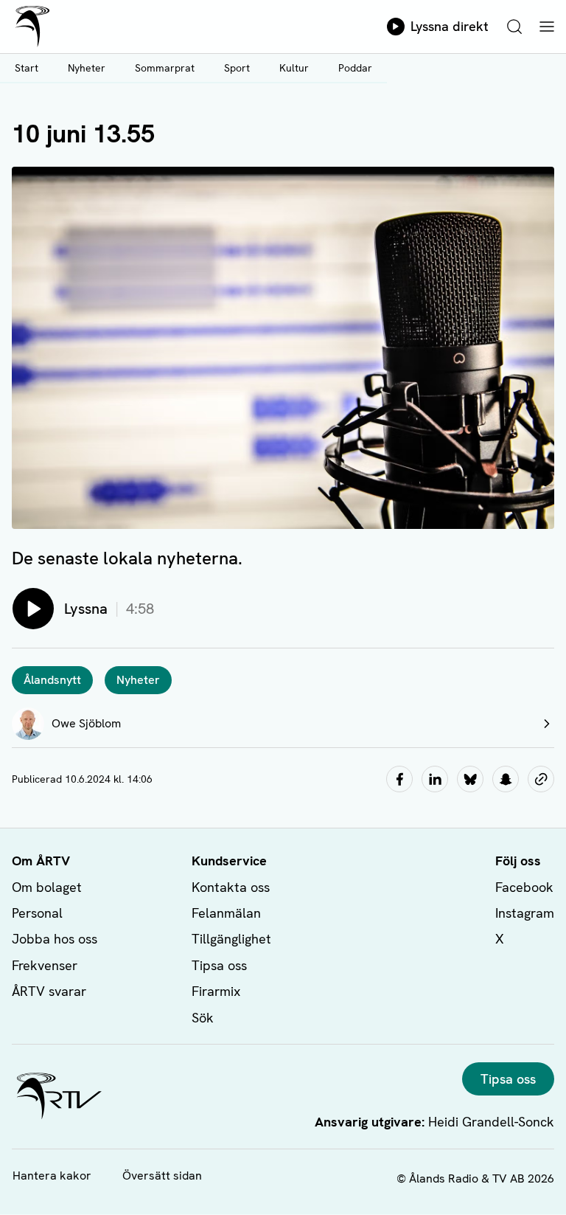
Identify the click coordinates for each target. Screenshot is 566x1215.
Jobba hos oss (54, 938)
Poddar (355, 68)
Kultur (294, 68)
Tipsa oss (219, 965)
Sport (237, 68)
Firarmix (216, 991)
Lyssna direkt (449, 26)
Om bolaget (47, 887)
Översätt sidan (162, 1175)
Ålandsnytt (52, 680)
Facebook (524, 887)
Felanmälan (226, 912)
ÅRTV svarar (49, 991)
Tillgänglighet (231, 938)
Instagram (524, 912)
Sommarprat (165, 68)
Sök (203, 1017)
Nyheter (86, 68)
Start (26, 68)
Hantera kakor (52, 1175)
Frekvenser (44, 965)
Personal (37, 912)
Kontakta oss (231, 887)
